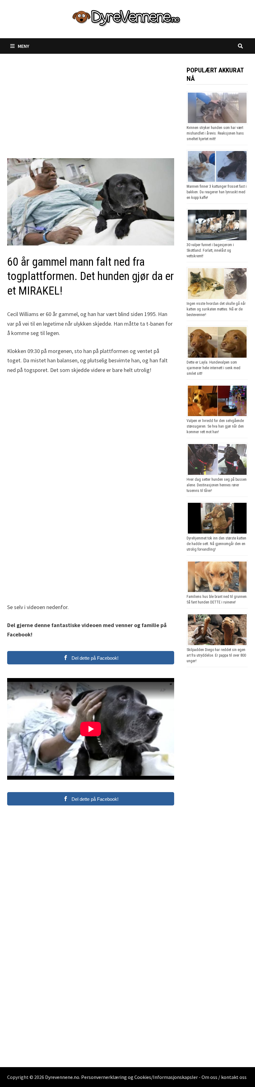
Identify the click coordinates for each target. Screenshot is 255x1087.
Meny (23, 46)
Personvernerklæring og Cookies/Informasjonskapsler (139, 1077)
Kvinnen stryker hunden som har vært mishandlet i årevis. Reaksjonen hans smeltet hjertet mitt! (215, 133)
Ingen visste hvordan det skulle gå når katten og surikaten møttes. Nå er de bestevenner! (216, 309)
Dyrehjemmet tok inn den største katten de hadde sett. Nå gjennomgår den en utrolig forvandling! (216, 544)
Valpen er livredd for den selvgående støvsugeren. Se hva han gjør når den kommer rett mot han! (215, 426)
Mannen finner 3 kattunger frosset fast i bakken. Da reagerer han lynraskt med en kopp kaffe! (217, 192)
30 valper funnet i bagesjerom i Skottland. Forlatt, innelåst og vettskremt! (210, 250)
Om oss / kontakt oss (224, 1077)
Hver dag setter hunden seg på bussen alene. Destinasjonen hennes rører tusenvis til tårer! (217, 485)
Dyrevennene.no (62, 1077)
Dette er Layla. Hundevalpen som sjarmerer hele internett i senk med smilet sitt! (213, 368)
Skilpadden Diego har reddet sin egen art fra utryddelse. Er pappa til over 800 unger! (216, 655)
